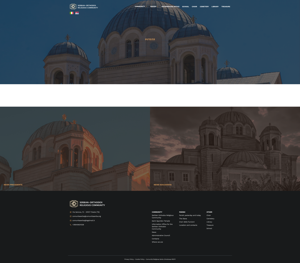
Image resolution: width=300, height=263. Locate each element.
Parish (153, 6)
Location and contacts (188, 225)
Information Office (170, 7)
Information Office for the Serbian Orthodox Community (162, 226)
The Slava (183, 219)
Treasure (225, 7)
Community (140, 6)
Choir (194, 7)
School (185, 7)
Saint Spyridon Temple (161, 221)
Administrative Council (161, 235)
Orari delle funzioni (187, 222)
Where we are (157, 242)
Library (215, 7)
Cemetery (204, 7)
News (154, 232)
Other (209, 212)
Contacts (155, 239)
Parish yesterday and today (190, 215)
